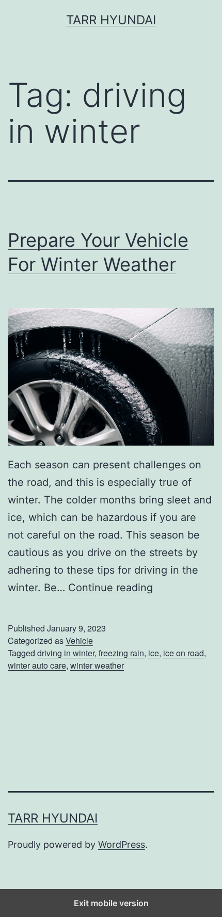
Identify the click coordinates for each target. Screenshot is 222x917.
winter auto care (37, 665)
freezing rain (121, 653)
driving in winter (65, 653)
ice (153, 653)
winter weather (97, 665)
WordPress (121, 844)
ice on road (183, 653)
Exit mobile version (111, 903)
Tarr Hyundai (111, 19)
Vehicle (79, 640)
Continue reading (110, 587)
